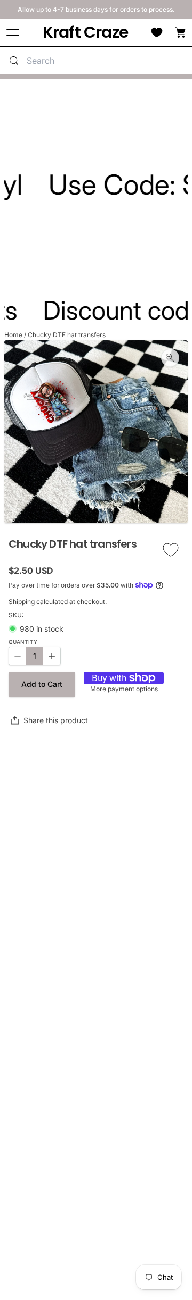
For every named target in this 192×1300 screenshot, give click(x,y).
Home (13, 335)
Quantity (23, 642)
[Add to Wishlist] (170, 550)
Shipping (22, 602)
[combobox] (107, 60)
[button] (42, 684)
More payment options (124, 689)
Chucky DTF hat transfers (67, 335)
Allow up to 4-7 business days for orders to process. (96, 9)
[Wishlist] (157, 32)
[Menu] (13, 32)
